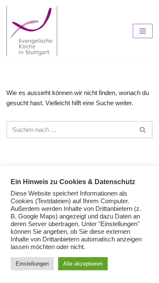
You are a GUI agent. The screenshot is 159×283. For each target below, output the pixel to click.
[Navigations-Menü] (143, 31)
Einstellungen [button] (32, 264)
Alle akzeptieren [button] (83, 264)
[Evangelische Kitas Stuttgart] (31, 31)
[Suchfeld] (143, 129)
